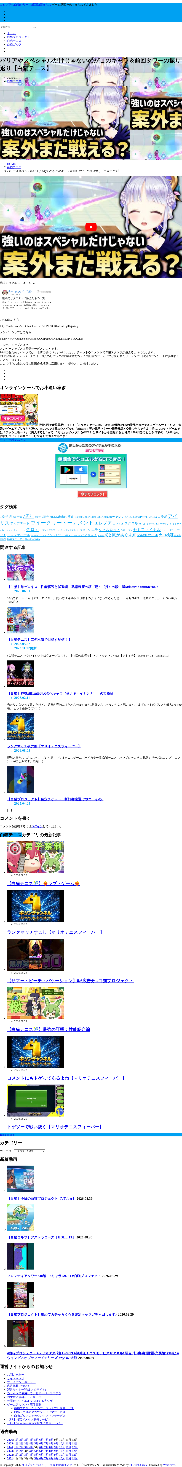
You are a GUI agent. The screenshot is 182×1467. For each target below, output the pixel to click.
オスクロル (129, 523)
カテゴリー (7, 1150)
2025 (10, 1443)
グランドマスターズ (72, 530)
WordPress (169, 1464)
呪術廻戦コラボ (147, 535)
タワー (172, 530)
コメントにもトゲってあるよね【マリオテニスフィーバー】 (66, 1078)
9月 (56, 1443)
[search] (34, 27)
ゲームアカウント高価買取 (24, 1404)
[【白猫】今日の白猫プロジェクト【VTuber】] (20, 1191)
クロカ (32, 529)
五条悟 (101, 536)
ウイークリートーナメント (62, 523)
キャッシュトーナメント (159, 523)
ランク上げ (54, 535)
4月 (31, 1439)
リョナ (92, 535)
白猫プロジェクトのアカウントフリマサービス (44, 1408)
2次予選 (17, 516)
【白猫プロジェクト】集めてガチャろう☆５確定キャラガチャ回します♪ (62, 1314)
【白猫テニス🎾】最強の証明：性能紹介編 (48, 1029)
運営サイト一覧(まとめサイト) (26, 1389)
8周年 (38, 517)
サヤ (85, 530)
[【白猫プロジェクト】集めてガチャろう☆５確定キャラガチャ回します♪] (20, 1307)
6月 (41, 1439)
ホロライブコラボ (39, 536)
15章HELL (79, 517)
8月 (51, 1439)
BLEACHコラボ (92, 517)
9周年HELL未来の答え (58, 516)
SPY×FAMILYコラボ (152, 516)
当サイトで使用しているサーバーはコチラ (34, 1393)
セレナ (164, 530)
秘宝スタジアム (16, 539)
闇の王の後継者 (32, 539)
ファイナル (21, 535)
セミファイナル (147, 530)
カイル (142, 523)
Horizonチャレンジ (114, 516)
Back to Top (7, 1134)
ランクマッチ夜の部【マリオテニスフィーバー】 (44, 746)
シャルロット (109, 530)
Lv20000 (133, 517)
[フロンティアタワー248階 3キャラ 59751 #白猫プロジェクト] (20, 1268)
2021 (10, 1458)
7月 (46, 1439)
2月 (21, 1439)
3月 (26, 1439)
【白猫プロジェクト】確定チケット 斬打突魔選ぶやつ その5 (55, 799)
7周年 (28, 516)
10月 (62, 1443)
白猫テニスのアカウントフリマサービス (39, 1412)
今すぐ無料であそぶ (13, 439)
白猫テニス (14, 40)
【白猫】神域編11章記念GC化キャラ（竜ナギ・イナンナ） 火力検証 (60, 693)
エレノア (103, 523)
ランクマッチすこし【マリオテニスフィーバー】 (55, 932)
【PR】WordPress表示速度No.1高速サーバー (35, 1423)
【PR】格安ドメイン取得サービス (28, 1419)
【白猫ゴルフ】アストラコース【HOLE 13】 (41, 1237)
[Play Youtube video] (91, 227)
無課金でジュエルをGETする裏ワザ (30, 1400)
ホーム (11, 33)
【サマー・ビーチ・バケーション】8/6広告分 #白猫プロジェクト (70, 980)
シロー (124, 530)
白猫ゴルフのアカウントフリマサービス (39, 1415)
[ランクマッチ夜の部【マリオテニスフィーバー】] (20, 738)
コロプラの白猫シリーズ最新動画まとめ (47, 1464)
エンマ (116, 523)
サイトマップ (15, 1378)
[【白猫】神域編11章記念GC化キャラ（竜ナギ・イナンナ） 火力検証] (20, 686)
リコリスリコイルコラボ (74, 535)
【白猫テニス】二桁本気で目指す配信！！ (39, 639)
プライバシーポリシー (21, 1382)
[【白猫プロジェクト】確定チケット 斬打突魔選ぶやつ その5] (20, 791)
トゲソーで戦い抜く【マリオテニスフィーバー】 (55, 1127)
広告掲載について (18, 1385)
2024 (10, 1447)
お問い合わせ (15, 1374)
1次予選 (6, 516)
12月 (75, 1443)
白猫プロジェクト (18, 37)
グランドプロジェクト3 (51, 530)
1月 (16, 1439)
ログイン (37, 826)
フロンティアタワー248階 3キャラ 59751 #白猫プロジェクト (54, 1276)
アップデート (20, 523)
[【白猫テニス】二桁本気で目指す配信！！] (20, 632)
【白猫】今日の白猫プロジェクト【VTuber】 (41, 1198)
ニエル (10, 536)
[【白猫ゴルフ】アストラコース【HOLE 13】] (20, 1230)
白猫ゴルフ (14, 44)
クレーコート (19, 530)
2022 (10, 1454)
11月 (68, 1443)
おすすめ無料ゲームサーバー (25, 1397)
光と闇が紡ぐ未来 (120, 535)
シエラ (93, 530)
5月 (36, 1439)
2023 (10, 1450)
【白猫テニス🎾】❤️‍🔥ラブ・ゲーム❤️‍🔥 (43, 883)
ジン (130, 530)
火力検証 (166, 535)
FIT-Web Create (138, 1464)
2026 (10, 1439)
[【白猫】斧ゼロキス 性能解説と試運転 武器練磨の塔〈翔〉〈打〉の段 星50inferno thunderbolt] (20, 579)
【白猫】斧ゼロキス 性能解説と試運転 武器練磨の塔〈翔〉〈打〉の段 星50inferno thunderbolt (82, 587)
